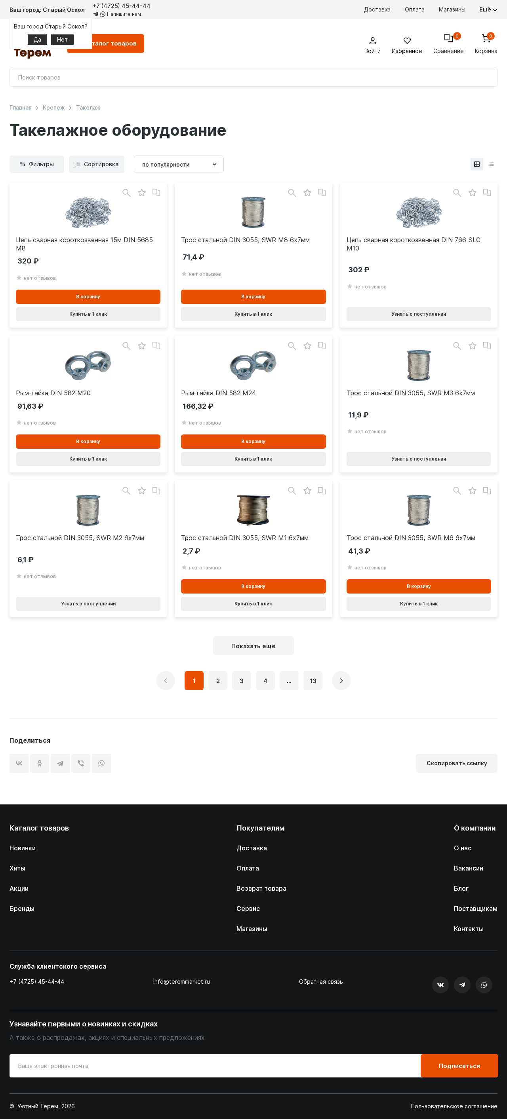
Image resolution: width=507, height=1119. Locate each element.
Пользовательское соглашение (454, 1106)
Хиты (17, 868)
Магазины (452, 9)
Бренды (22, 908)
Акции (19, 888)
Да (37, 39)
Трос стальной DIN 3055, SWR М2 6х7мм (80, 538)
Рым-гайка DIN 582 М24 (218, 393)
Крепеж (54, 107)
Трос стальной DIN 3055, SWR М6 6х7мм (411, 538)
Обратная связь (321, 982)
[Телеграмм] (462, 985)
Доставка (377, 9)
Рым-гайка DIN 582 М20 (53, 393)
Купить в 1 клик (88, 314)
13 (313, 681)
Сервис (248, 908)
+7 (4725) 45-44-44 (122, 5)
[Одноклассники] (39, 763)
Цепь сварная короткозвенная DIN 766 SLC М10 (413, 244)
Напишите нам (123, 14)
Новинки (23, 848)
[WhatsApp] (101, 763)
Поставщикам (475, 908)
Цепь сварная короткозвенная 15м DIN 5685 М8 (84, 244)
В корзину (88, 297)
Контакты (469, 929)
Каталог (110, 43)
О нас (462, 848)
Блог (461, 888)
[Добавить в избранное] (141, 193)
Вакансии (468, 868)
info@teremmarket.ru (181, 981)
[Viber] (80, 763)
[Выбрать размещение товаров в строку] (491, 164)
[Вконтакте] (440, 985)
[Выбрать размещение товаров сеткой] (477, 164)
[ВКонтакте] (19, 763)
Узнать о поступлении (418, 314)
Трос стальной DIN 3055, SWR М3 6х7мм (411, 393)
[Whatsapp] (484, 985)
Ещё (486, 9)
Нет (62, 39)
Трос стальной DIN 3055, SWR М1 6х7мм (245, 538)
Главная (21, 107)
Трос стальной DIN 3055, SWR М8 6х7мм (245, 240)
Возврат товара (261, 888)
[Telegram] (60, 763)
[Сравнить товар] (156, 193)
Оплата (415, 9)
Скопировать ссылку (457, 763)
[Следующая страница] (341, 680)
